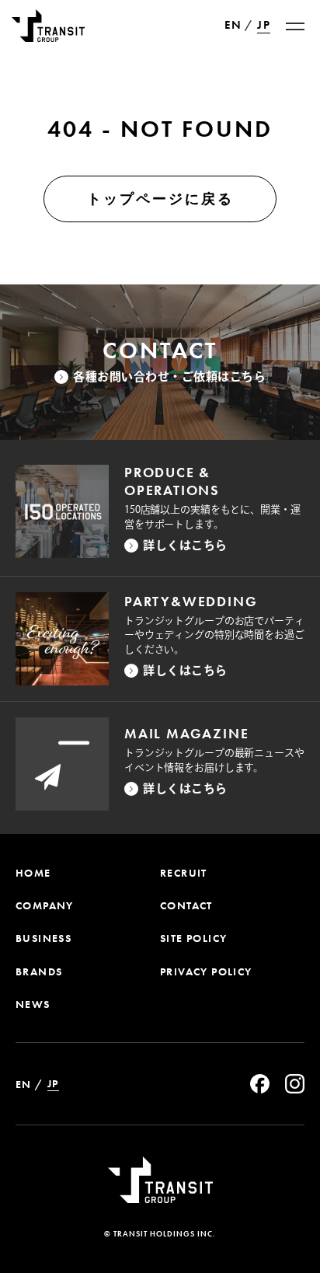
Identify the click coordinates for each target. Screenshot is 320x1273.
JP (263, 25)
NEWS (33, 1004)
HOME (33, 873)
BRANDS (39, 971)
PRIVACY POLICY (206, 971)
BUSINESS (43, 938)
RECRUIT (183, 873)
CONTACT (186, 905)
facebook (260, 1083)
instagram (294, 1083)
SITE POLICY (193, 938)
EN (233, 25)
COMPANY (45, 905)
